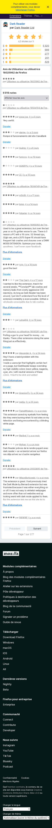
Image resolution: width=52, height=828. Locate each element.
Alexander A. (25, 353)
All (4, 669)
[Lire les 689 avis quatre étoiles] (25, 50)
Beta (6, 689)
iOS (5, 653)
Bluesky (7, 761)
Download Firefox (13, 637)
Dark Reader (17, 23)
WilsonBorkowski (27, 477)
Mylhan (22, 444)
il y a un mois (41, 411)
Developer (9, 730)
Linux (6, 663)
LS (20, 175)
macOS (7, 647)
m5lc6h (22, 195)
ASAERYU (23, 166)
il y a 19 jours (35, 320)
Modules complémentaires (20, 566)
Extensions (15, 15)
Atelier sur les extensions (18, 586)
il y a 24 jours (39, 353)
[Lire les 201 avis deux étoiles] (25, 58)
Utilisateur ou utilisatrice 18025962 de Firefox (28, 81)
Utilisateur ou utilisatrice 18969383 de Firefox (28, 225)
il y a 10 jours (34, 157)
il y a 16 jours (31, 264)
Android (7, 658)
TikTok (7, 755)
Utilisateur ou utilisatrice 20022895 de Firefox (29, 469)
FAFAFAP (23, 517)
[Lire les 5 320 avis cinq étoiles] (25, 46)
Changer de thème (12, 814)
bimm (21, 204)
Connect (8, 719)
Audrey (22, 148)
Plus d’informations (12, 252)
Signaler (7, 126)
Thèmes (28, 15)
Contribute (9, 724)
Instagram (9, 745)
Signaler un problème (15, 616)
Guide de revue (12, 622)
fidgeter (23, 213)
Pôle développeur (13, 591)
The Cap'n (24, 280)
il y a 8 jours (33, 148)
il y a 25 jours (32, 402)
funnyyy (23, 157)
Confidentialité (10, 778)
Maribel (22, 435)
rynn (21, 264)
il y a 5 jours (35, 117)
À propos (8, 571)
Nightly (7, 684)
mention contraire (16, 787)
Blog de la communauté (17, 606)
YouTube (8, 750)
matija (22, 402)
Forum (6, 611)
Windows (8, 642)
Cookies (25, 778)
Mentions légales (11, 781)
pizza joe (23, 117)
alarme (22, 132)
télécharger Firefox (25, 10)
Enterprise (9, 704)
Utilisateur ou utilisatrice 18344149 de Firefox (28, 186)
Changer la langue (11, 805)
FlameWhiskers (26, 411)
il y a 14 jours (31, 204)
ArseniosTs (24, 393)
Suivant (37, 528)
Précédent (14, 528)
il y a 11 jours (33, 195)
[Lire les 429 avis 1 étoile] (25, 62)
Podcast (8, 766)
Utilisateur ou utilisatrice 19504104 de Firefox (28, 108)
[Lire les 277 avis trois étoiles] (25, 54)
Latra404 (23, 320)
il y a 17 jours (36, 280)
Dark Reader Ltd (24, 27)
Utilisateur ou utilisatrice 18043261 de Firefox (28, 331)
